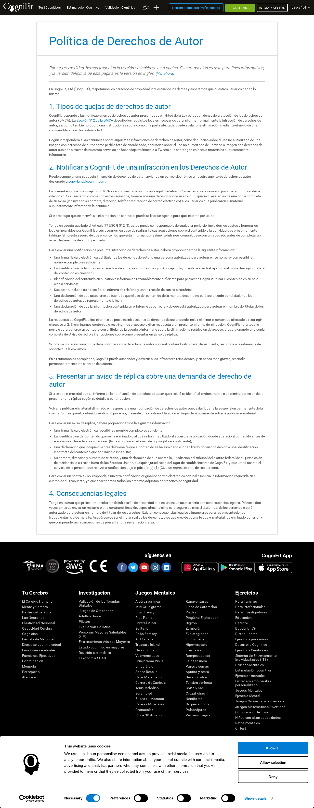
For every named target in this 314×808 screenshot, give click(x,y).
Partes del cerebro (36, 612)
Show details (255, 798)
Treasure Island (147, 644)
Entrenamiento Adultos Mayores (104, 642)
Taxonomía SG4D (92, 658)
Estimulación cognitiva (253, 670)
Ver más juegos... (199, 715)
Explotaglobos (197, 634)
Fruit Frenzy (144, 612)
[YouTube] (144, 567)
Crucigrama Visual (150, 661)
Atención (29, 677)
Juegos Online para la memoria (259, 701)
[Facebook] (122, 567)
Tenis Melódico (147, 688)
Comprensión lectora (251, 712)
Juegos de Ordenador (96, 611)
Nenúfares (194, 699)
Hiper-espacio (197, 644)
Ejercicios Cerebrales (251, 650)
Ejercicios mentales (250, 676)
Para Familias (246, 601)
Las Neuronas (33, 618)
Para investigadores (251, 612)
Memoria (29, 666)
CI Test (240, 728)
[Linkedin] (166, 567)
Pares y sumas (197, 666)
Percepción (31, 672)
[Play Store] (236, 567)
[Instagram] (155, 567)
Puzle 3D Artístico (149, 715)
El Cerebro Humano (37, 601)
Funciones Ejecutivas (38, 656)
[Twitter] (133, 567)
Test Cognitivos (50, 7)
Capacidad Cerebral (37, 628)
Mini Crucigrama (148, 607)
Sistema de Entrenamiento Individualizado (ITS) (256, 657)
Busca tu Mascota (149, 699)
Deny (273, 777)
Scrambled (143, 693)
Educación (243, 618)
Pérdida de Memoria (38, 639)
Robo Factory (146, 634)
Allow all (273, 748)
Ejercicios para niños (251, 639)
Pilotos (84, 621)
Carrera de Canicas (150, 682)
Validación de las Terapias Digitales (99, 603)
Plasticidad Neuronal (38, 623)
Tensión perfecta (199, 682)
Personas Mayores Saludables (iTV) (103, 634)
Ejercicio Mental (247, 696)
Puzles (191, 612)
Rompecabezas (198, 656)
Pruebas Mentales (249, 665)
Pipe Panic (143, 618)
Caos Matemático (149, 677)
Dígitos (191, 623)
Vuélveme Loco (147, 656)
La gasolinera (196, 661)
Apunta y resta (197, 672)
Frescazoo (194, 650)
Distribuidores (246, 634)
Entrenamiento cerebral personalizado (253, 683)
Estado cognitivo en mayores (102, 647)
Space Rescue (146, 672)
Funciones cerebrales (39, 650)
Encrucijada (195, 639)
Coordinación (32, 661)
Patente (241, 623)
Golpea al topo (197, 704)
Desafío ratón (196, 677)
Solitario (142, 628)
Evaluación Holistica (95, 627)
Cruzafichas (195, 693)
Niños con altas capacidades (258, 718)
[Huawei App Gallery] (200, 567)
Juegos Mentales (248, 690)
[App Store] (273, 567)
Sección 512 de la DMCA (95, 120)
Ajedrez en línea (147, 601)
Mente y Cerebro (35, 607)
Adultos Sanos (90, 616)
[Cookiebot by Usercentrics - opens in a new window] (31, 798)
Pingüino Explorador (202, 618)
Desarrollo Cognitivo (251, 644)
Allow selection (273, 762)
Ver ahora (165, 73)
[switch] (141, 798)
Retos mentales (247, 723)
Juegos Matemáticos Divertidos (260, 707)
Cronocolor (144, 710)
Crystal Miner (146, 623)
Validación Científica (120, 7)
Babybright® (245, 628)
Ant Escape (144, 639)
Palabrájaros (196, 710)
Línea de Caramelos (201, 607)
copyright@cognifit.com (86, 181)
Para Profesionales (250, 607)
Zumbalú (193, 628)
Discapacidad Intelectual (41, 644)
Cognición (30, 634)
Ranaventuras (197, 601)
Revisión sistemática (95, 653)
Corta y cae (195, 688)
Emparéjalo (144, 666)
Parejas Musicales (149, 704)
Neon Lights (145, 650)
